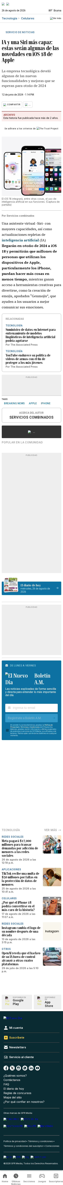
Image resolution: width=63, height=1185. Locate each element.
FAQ (6, 1084)
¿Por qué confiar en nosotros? (24, 1101)
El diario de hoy (14, 1088)
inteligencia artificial (20, 240)
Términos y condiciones (40, 1141)
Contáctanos (12, 1080)
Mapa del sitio (13, 1097)
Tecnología (9, 18)
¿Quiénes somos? (15, 1075)
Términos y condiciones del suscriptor (23, 1146)
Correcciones (52, 1146)
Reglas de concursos (17, 1093)
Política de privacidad (15, 1141)
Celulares (27, 18)
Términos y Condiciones (30, 727)
